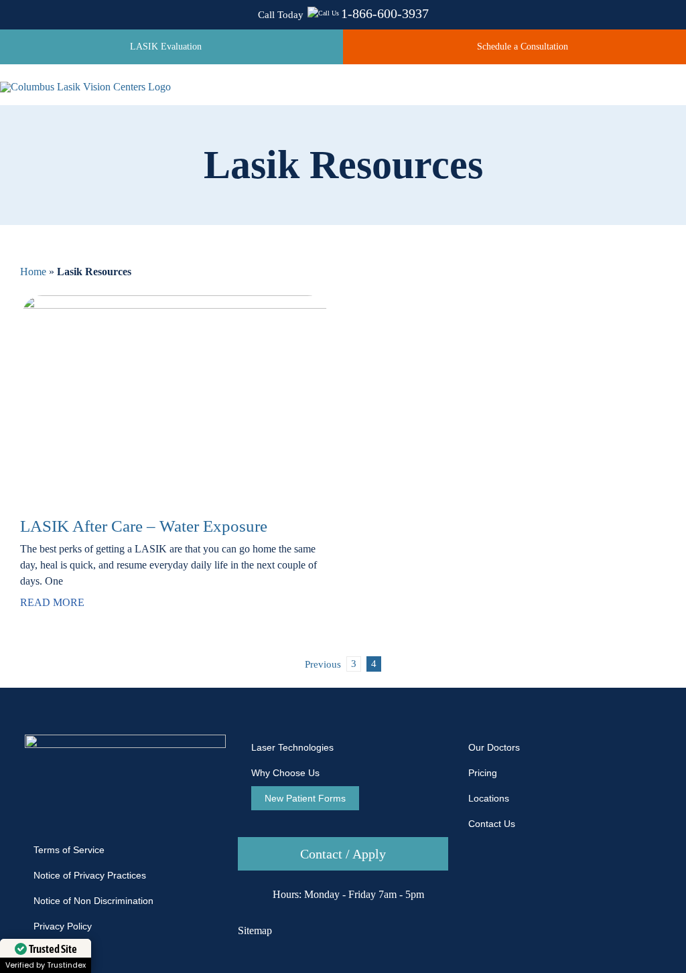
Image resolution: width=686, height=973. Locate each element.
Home (33, 271)
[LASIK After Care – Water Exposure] (175, 397)
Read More (52, 602)
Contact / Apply (343, 853)
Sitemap (255, 930)
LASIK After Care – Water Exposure (143, 526)
